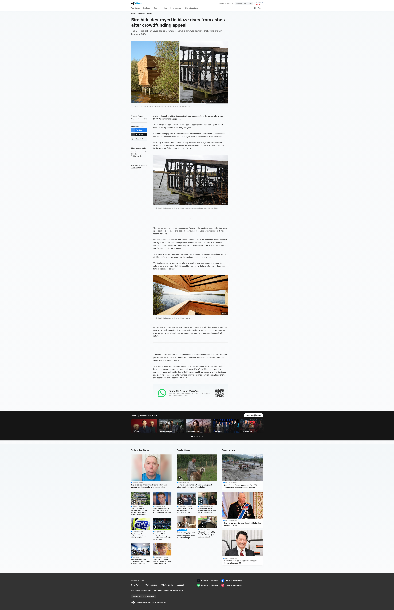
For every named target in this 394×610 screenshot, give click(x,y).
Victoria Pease (137, 116)
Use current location (245, 3)
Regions (146, 8)
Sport (156, 8)
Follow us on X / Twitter (209, 580)
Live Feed (258, 8)
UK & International (192, 8)
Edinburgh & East (145, 13)
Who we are (135, 590)
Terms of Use (146, 590)
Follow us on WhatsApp (209, 585)
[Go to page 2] (194, 436)
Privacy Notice (157, 590)
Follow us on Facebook (234, 580)
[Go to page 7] (202, 436)
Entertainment (175, 8)
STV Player (136, 585)
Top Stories (135, 8)
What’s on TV (167, 585)
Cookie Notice (178, 590)
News (133, 13)
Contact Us (168, 590)
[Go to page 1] (192, 436)
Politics (164, 8)
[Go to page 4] (197, 436)
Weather (221, 3)
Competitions (151, 585)
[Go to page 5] (199, 436)
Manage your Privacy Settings (143, 596)
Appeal (180, 585)
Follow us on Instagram (234, 585)
